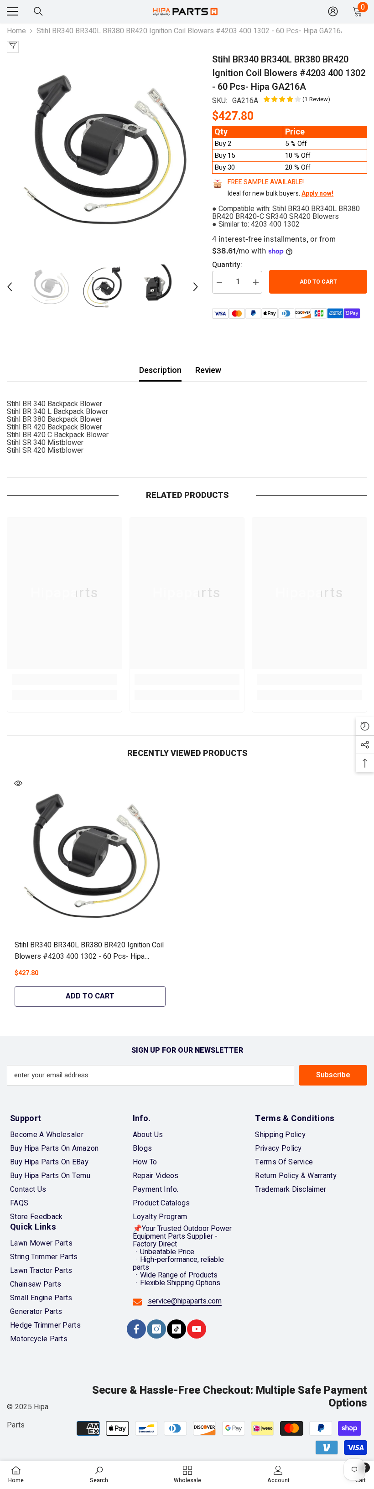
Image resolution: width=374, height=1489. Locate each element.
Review (208, 370)
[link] (64, 679)
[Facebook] (136, 1329)
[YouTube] (196, 1329)
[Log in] (333, 11)
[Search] (38, 11)
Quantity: (227, 265)
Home (16, 31)
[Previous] (9, 287)
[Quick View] (18, 783)
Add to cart (318, 282)
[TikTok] (176, 1329)
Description (160, 370)
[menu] (12, 11)
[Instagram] (156, 1329)
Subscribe (333, 1075)
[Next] (196, 287)
